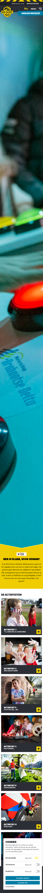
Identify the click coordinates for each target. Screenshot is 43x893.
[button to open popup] (38, 632)
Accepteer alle (23, 883)
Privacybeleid (10, 886)
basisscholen (33, 3)
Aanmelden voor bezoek (31, 13)
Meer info (28, 858)
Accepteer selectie (22, 878)
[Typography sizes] (26, 8)
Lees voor (22, 554)
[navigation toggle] (40, 9)
